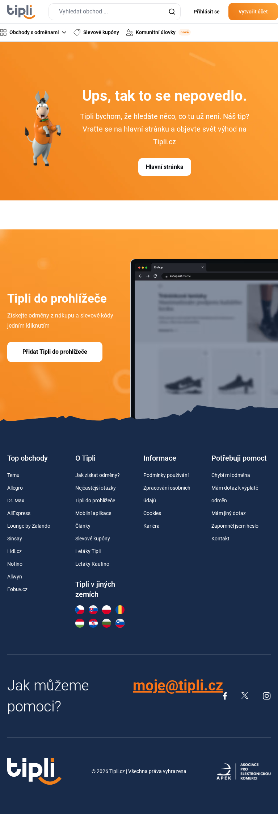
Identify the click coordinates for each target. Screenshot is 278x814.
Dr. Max (15, 500)
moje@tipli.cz (178, 685)
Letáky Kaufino (92, 564)
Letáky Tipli (88, 551)
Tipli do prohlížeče (95, 500)
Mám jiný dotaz (228, 513)
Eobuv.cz (17, 589)
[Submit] (171, 11)
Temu (13, 475)
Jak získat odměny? (97, 475)
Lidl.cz (14, 551)
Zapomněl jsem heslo (234, 526)
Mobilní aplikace (93, 513)
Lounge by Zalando (28, 526)
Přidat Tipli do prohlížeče (54, 351)
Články (82, 526)
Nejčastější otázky (95, 488)
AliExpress (18, 513)
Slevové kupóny (92, 538)
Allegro (15, 488)
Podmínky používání (166, 475)
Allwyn (14, 577)
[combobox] (114, 11)
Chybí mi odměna (230, 475)
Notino (14, 564)
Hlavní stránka (165, 166)
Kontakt (220, 538)
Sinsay (14, 538)
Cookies (152, 513)
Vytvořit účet (253, 11)
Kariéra (151, 526)
